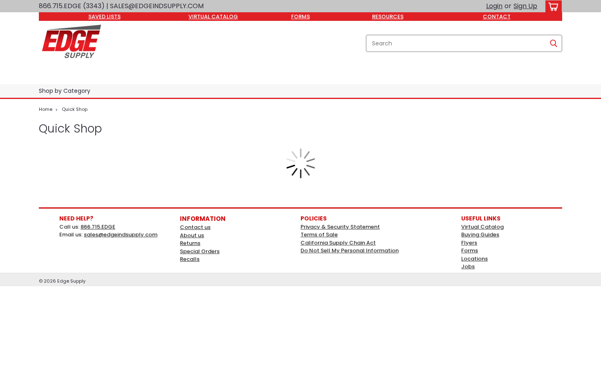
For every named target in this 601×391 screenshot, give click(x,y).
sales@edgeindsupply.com (120, 234)
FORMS (300, 16)
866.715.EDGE (98, 227)
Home (45, 109)
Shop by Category (64, 91)
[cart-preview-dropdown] (551, 6)
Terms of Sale (319, 234)
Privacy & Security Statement (340, 227)
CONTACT (497, 16)
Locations (474, 259)
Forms (469, 250)
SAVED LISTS (104, 16)
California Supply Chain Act (338, 243)
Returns (190, 243)
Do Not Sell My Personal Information (349, 250)
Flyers (469, 243)
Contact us (195, 227)
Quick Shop (74, 109)
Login (494, 6)
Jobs (468, 266)
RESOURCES (388, 16)
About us (192, 235)
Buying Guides (480, 234)
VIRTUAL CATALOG (213, 16)
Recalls (190, 259)
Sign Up (525, 6)
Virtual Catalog (482, 227)
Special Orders (200, 251)
